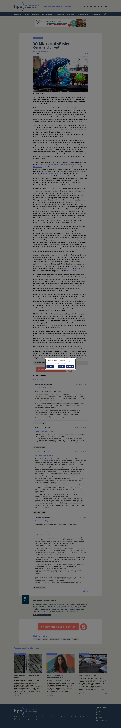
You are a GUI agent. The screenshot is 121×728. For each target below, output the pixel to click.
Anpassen (50, 366)
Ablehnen (61, 366)
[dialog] (60, 364)
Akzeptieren (70, 366)
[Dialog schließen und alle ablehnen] (74, 360)
